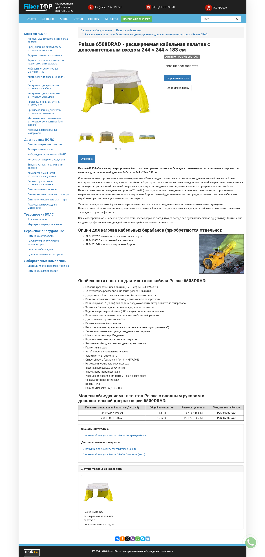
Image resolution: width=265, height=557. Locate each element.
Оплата (31, 19)
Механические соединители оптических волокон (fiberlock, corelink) (45, 121)
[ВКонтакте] (117, 538)
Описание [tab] (87, 158)
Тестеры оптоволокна (41, 149)
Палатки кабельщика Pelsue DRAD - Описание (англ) (114, 454)
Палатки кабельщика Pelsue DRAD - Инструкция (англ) (115, 435)
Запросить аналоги (177, 78)
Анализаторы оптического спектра (48, 194)
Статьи (78, 19)
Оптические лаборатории (43, 270)
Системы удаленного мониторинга (48, 265)
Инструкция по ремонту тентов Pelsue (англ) (109, 449)
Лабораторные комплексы (45, 261)
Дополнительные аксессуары (45, 254)
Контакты (111, 19)
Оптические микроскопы (42, 189)
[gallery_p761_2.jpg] (106, 137)
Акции (64, 19)
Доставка (47, 19)
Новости (94, 19)
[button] (116, 149)
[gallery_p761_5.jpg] (147, 137)
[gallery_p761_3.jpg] (127, 137)
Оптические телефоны (41, 235)
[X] (127, 538)
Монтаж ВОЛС (35, 34)
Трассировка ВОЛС (39, 214)
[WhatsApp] (137, 538)
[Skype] (142, 538)
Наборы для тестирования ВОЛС (47, 154)
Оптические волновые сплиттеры (47, 199)
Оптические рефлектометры (45, 144)
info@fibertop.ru (163, 7)
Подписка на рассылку (136, 18)
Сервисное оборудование (44, 231)
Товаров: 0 (219, 7)
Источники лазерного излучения (47, 159)
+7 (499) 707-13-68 (108, 7)
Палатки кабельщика (40, 249)
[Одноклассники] (122, 538)
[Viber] (132, 538)
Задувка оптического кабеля (45, 55)
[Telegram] (147, 538)
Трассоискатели (37, 219)
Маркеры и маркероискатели (45, 224)
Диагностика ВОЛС (39, 140)
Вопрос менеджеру (177, 87)
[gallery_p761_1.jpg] (86, 137)
